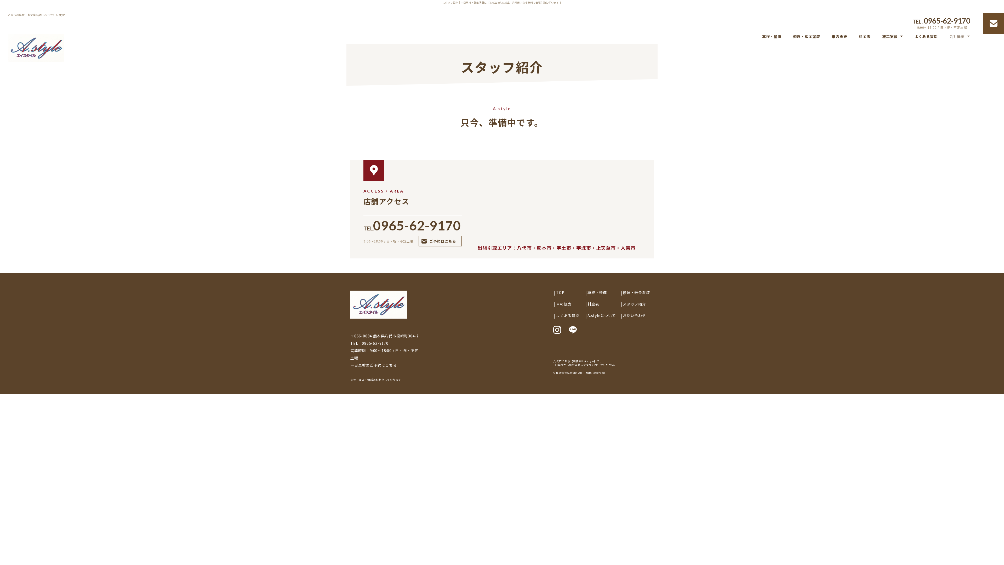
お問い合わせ (634, 315)
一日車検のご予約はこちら (373, 365)
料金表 (864, 36)
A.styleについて (601, 315)
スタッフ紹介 (634, 304)
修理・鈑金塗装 (806, 36)
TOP (560, 292)
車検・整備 (771, 36)
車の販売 (839, 36)
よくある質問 (926, 36)
